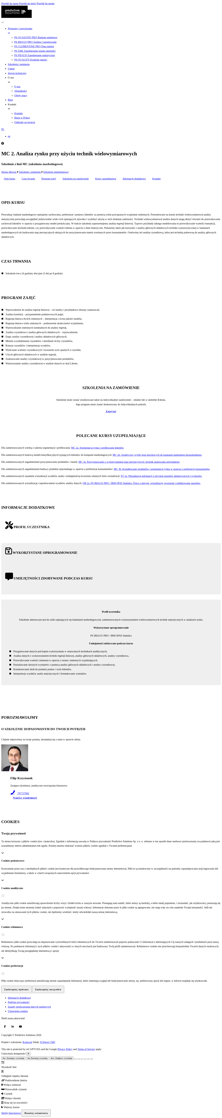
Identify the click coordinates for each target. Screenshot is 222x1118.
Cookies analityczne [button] (12, 888)
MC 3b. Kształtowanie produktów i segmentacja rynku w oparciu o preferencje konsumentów (162, 469)
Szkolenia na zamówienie (76, 178)
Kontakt (156, 178)
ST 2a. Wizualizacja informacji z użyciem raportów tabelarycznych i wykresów (161, 476)
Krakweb (27, 1042)
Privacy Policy (65, 1049)
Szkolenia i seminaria (30, 172)
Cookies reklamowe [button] (12, 927)
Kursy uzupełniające (105, 178)
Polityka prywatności (18, 1002)
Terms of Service (86, 1049)
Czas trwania (28, 178)
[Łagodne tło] (91, 1059)
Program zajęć (48, 178)
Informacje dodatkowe (134, 178)
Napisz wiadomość (25, 797)
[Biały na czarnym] (78, 1059)
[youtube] (20, 1026)
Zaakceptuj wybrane (16, 989)
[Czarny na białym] (85, 1059)
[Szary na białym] (82, 1059)
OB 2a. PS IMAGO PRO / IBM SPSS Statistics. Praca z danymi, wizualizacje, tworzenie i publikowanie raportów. (142, 483)
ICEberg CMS (47, 1042)
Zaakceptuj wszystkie (48, 989)
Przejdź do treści (27, 3)
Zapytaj (111, 411)
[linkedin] (12, 1026)
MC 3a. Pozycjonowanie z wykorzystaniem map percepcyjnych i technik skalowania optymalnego (129, 462)
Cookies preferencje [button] (12, 965)
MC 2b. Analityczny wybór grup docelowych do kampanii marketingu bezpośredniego (157, 455)
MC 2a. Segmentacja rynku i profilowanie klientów (97, 447)
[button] (111, 129)
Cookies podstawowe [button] (12, 860)
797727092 (23, 793)
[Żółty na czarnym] (75, 1059)
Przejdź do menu (10, 3)
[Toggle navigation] (2, 22)
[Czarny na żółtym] (88, 1059)
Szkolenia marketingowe (56, 172)
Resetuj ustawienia (36, 1113)
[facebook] (4, 1026)
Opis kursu (9, 178)
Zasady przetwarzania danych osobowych (29, 1006)
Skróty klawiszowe (11, 1113)
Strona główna (9, 172)
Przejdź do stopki (45, 3)
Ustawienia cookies (18, 1011)
